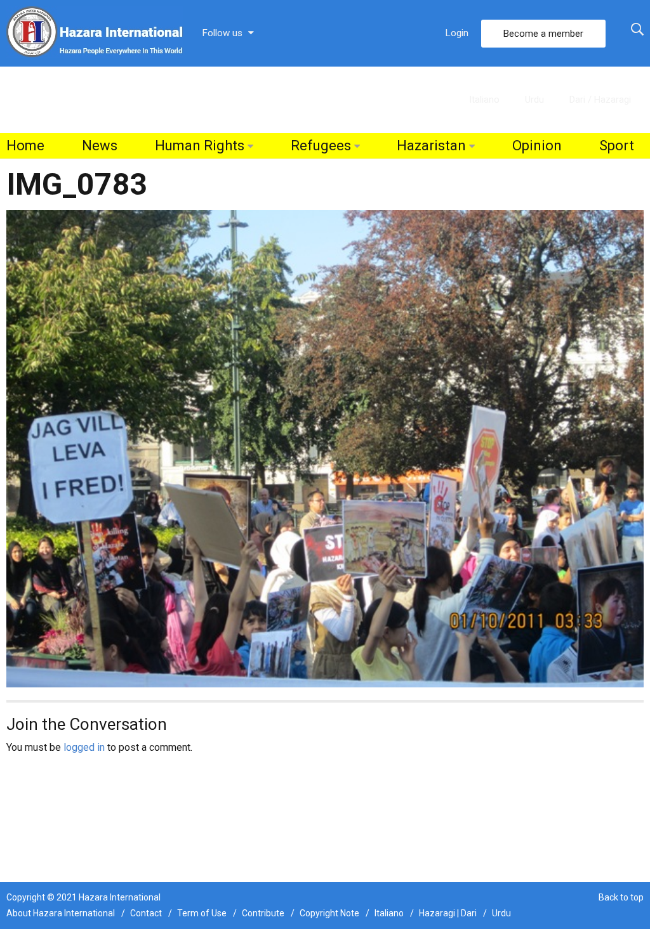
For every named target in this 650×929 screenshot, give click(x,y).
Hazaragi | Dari (448, 913)
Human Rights (199, 145)
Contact (146, 913)
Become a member (543, 33)
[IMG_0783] (325, 448)
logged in (84, 747)
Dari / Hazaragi (600, 99)
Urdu (534, 99)
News (99, 145)
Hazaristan (431, 145)
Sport (616, 145)
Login (457, 33)
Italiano (484, 99)
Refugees (321, 145)
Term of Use (202, 913)
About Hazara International (60, 913)
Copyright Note (329, 913)
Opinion (537, 145)
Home (25, 145)
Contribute (263, 913)
